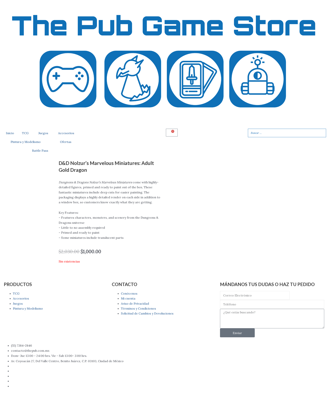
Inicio (10, 133)
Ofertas (65, 142)
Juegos (43, 133)
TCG (25, 133)
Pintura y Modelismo (26, 142)
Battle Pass (40, 150)
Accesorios (66, 133)
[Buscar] (322, 133)
